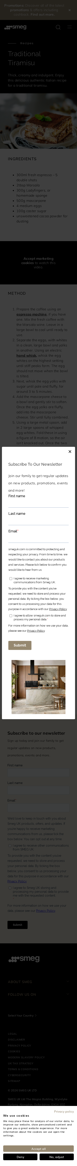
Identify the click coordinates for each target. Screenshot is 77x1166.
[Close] (70, 451)
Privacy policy (64, 1111)
